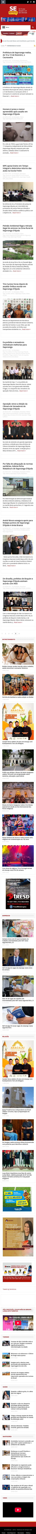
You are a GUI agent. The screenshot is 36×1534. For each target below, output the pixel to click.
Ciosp (8, 237)
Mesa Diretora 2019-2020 (14, 415)
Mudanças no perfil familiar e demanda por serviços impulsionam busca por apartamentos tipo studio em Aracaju (20, 1454)
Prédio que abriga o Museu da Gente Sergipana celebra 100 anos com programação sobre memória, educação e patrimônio (17, 774)
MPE (4, 178)
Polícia (21, 117)
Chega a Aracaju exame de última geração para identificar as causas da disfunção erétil (22, 1417)
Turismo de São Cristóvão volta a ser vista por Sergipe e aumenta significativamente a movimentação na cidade (22, 1344)
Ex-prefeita (9, 352)
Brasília (13, 588)
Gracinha (14, 352)
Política (28, 411)
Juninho (5, 353)
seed (7, 178)
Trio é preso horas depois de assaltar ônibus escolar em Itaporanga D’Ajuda (15, 286)
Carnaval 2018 (16, 62)
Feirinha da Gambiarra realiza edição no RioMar (18, 697)
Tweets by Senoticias (9, 1289)
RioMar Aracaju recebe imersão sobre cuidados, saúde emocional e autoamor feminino (18, 667)
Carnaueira (9, 62)
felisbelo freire (15, 177)
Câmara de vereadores (12, 413)
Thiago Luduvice (13, 355)
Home (3, 1533)
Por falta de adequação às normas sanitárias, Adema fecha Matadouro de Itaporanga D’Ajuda (18, 466)
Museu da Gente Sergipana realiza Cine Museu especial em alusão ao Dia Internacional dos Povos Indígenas (17, 806)
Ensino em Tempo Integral (13, 175)
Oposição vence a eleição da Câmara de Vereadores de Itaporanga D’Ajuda (15, 406)
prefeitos (28, 588)
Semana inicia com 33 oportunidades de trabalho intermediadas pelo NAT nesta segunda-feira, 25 (15, 940)
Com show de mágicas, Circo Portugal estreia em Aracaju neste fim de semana (17, 869)
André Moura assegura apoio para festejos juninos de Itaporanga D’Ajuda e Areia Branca (18, 523)
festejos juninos (25, 530)
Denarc (13, 293)
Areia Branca (17, 530)
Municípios (23, 173)
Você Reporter (11, 1533)
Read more (14, 96)
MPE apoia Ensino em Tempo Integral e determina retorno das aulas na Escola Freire (17, 168)
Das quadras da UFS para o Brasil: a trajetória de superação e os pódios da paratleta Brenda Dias (22, 1487)
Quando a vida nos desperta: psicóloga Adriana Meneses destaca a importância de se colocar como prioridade (20, 1406)
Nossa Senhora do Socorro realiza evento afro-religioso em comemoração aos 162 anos (17, 838)
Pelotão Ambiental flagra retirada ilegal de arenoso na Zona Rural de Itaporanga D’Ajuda (18, 228)
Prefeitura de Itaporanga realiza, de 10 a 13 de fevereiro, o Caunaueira (17, 55)
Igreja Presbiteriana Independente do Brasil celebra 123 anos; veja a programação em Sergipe (16, 1111)
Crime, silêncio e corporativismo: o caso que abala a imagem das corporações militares (22, 1477)
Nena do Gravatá (20, 353)
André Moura (9, 530)
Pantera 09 (20, 118)
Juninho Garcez (11, 353)
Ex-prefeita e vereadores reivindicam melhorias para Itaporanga (15, 344)
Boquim (8, 588)
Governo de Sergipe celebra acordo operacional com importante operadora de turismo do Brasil (22, 1375)
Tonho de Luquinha (23, 355)
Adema (8, 473)
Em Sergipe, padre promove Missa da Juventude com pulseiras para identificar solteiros (18, 1143)
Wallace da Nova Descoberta (10, 356)
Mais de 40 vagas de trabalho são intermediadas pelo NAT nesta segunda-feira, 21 (18, 999)
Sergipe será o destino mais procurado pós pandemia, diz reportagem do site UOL (20, 1364)
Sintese (11, 178)
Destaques (16, 60)
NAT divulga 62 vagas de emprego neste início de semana (17, 969)
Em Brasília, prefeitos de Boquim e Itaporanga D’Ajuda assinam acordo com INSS (18, 581)
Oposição (24, 415)
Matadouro (24, 473)
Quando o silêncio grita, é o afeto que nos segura (22, 1392)
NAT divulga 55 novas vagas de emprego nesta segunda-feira (17, 1027)
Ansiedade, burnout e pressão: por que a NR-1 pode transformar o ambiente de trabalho (22, 1443)
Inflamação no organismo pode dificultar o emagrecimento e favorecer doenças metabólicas (21, 1466)
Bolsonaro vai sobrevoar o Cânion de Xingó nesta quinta (22, 1354)
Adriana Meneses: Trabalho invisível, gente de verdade (20, 1426)
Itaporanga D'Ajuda (26, 62)
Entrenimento (23, 60)
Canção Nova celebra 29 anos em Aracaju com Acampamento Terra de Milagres (17, 742)
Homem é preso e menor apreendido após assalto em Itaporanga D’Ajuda (15, 111)
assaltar (8, 293)
